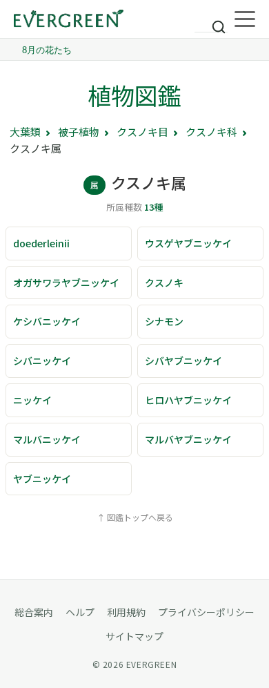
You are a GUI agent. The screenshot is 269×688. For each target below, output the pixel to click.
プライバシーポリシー (206, 612)
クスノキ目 (142, 131)
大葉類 (25, 131)
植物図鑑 (134, 95)
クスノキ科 (211, 131)
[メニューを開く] (245, 19)
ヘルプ (80, 612)
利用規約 (126, 612)
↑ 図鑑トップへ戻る (135, 517)
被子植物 (78, 131)
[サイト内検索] (211, 21)
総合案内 (33, 612)
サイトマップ (134, 636)
